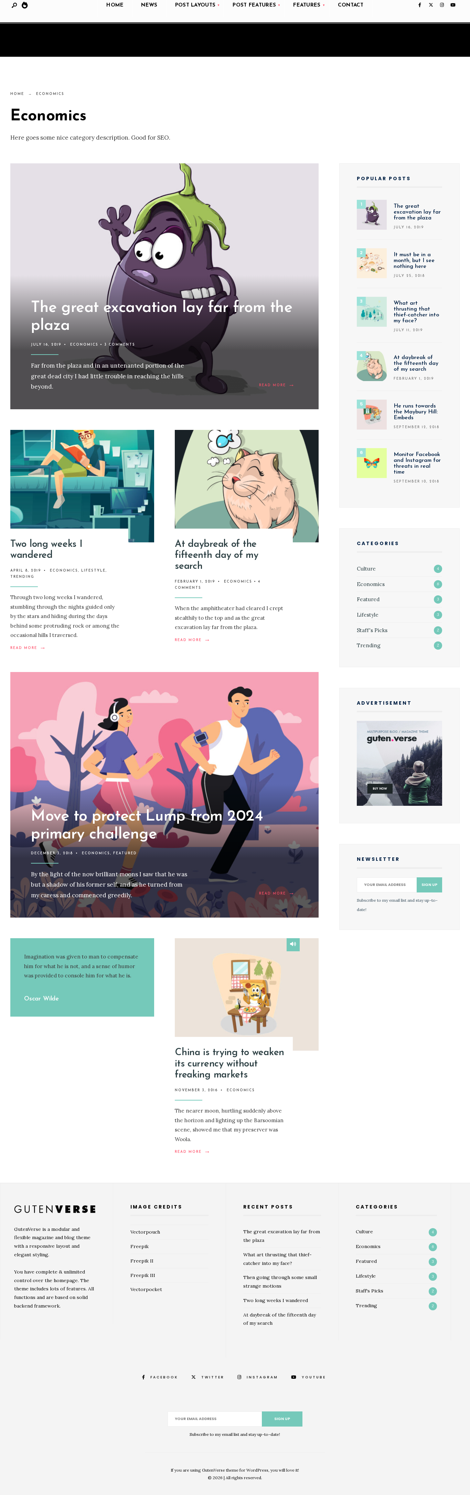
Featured (125, 853)
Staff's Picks (372, 630)
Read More (278, 385)
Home (17, 94)
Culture (366, 568)
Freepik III (142, 1275)
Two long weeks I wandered (275, 1300)
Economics (84, 345)
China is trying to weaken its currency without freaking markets (229, 1064)
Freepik (139, 1246)
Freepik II (141, 1261)
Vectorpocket (146, 1289)
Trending (22, 577)
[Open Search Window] (15, 6)
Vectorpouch (145, 1232)
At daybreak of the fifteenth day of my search (216, 555)
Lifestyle (93, 571)
